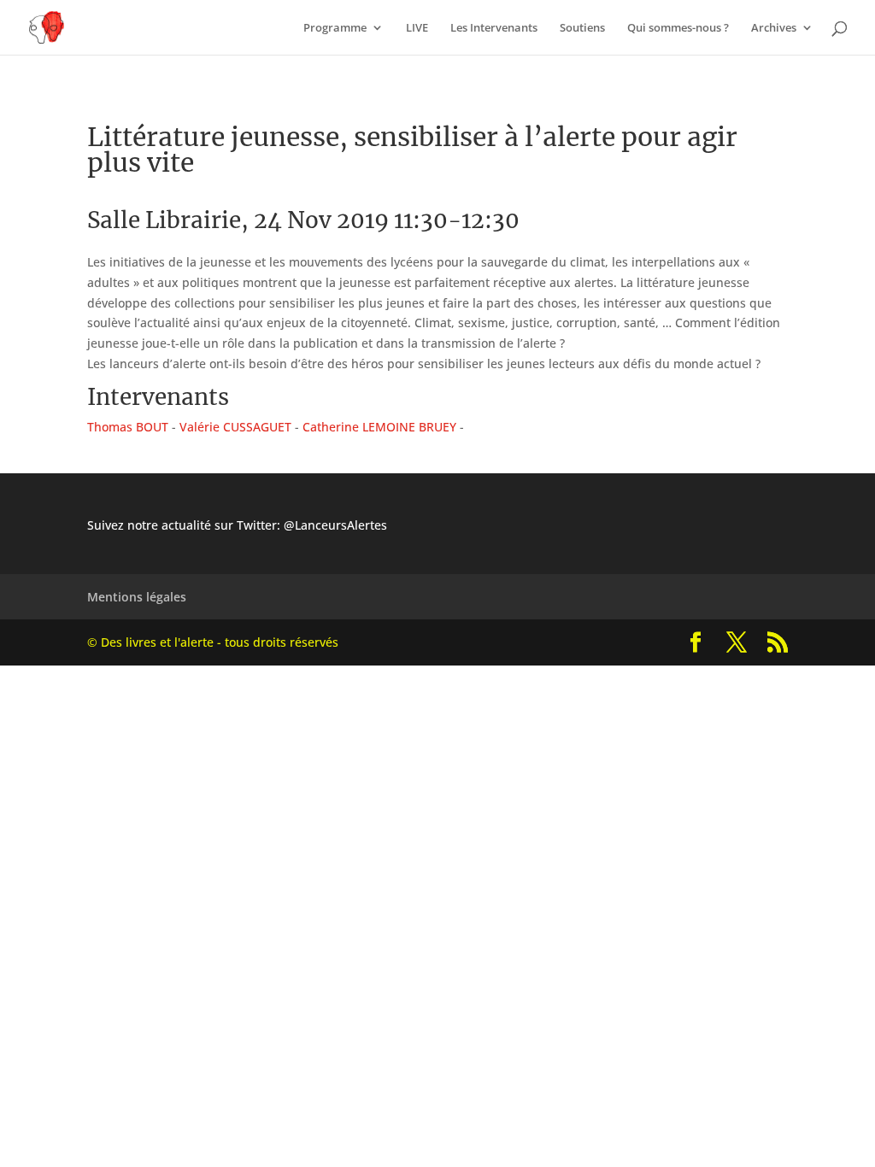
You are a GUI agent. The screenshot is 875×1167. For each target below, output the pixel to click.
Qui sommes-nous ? (678, 28)
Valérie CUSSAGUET (235, 427)
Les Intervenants (493, 28)
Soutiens (582, 28)
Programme (335, 28)
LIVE (417, 28)
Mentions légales (136, 597)
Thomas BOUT (127, 427)
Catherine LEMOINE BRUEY (379, 427)
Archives (773, 28)
